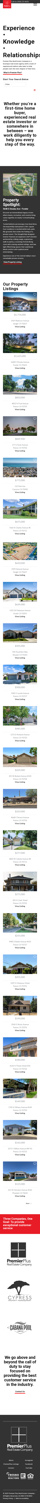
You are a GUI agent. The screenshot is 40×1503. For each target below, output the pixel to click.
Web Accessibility (22, 1498)
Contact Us (20, 1391)
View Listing (20, 327)
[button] (15, 84)
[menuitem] (34, 4)
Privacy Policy (8, 1498)
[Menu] (34, 4)
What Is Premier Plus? (12, 72)
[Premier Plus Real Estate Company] (16, 4)
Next (28, 1203)
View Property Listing (12, 262)
